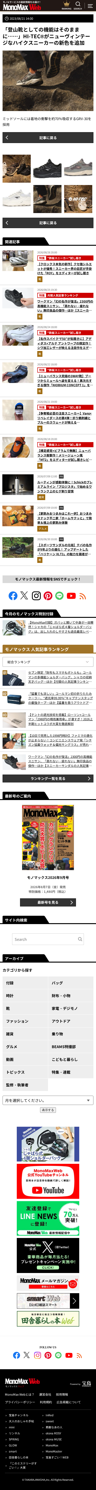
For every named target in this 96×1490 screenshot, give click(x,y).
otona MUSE (54, 1439)
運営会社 (45, 1394)
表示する (48, 1110)
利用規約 (46, 1402)
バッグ (57, 983)
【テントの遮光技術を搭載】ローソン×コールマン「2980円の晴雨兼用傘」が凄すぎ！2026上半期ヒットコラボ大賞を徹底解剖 (60, 719)
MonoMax (52, 1445)
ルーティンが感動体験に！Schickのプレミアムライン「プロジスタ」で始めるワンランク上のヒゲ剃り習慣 (65, 486)
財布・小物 (61, 995)
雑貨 (41, 497)
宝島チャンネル (18, 1415)
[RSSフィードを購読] (83, 598)
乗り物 (57, 1034)
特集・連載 (61, 1072)
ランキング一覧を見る (48, 778)
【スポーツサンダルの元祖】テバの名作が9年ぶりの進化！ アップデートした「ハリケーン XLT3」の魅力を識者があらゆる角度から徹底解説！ (64, 552)
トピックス (15, 1072)
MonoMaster (54, 1451)
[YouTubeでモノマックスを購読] (71, 598)
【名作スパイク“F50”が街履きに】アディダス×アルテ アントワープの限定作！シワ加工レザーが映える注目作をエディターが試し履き (64, 345)
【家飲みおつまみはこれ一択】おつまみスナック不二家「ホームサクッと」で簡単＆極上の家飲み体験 (64, 518)
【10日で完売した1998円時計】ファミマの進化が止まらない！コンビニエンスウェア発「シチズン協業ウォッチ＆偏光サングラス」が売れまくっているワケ (60, 740)
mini (11, 1427)
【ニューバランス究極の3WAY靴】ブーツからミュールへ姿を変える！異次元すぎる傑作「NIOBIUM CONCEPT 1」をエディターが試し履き (65, 383)
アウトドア (61, 1021)
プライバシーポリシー (20, 1402)
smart (13, 1451)
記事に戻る (48, 137)
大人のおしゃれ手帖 (21, 1421)
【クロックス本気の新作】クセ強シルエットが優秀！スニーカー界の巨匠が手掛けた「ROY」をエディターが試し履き (64, 268)
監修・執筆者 (17, 1085)
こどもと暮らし (65, 1059)
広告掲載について (69, 1402)
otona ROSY (53, 1433)
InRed (49, 1415)
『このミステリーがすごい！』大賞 (23, 1465)
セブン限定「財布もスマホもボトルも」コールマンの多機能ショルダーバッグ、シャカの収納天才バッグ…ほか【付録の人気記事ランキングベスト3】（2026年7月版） (60, 677)
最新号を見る (48, 902)
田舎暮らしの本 (18, 1457)
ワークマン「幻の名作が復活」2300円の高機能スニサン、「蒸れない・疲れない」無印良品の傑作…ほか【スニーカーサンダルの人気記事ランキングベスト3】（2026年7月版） (65, 310)
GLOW (13, 1445)
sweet (50, 1421)
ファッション (17, 1021)
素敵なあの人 (54, 1427)
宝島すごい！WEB (57, 1457)
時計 (10, 995)
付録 (10, 983)
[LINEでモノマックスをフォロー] (59, 598)
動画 (10, 1059)
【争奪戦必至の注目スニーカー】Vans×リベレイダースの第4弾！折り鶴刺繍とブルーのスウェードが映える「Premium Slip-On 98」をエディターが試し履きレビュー (64, 422)
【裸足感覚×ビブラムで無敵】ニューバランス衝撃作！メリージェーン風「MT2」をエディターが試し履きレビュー (64, 457)
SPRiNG (14, 1439)
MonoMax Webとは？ (19, 1394)
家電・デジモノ (65, 1008)
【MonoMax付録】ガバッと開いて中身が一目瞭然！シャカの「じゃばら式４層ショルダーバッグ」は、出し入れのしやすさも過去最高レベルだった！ (60, 627)
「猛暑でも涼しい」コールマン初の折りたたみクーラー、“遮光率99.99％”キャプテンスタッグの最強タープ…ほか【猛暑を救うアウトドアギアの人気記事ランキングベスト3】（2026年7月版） (60, 698)
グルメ (42, 528)
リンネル (14, 1433)
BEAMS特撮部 (64, 1046)
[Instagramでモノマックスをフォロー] (36, 598)
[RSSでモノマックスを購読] (79, 1356)
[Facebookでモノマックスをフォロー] (13, 598)
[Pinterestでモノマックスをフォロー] (48, 598)
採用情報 (62, 1394)
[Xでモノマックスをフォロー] (24, 598)
